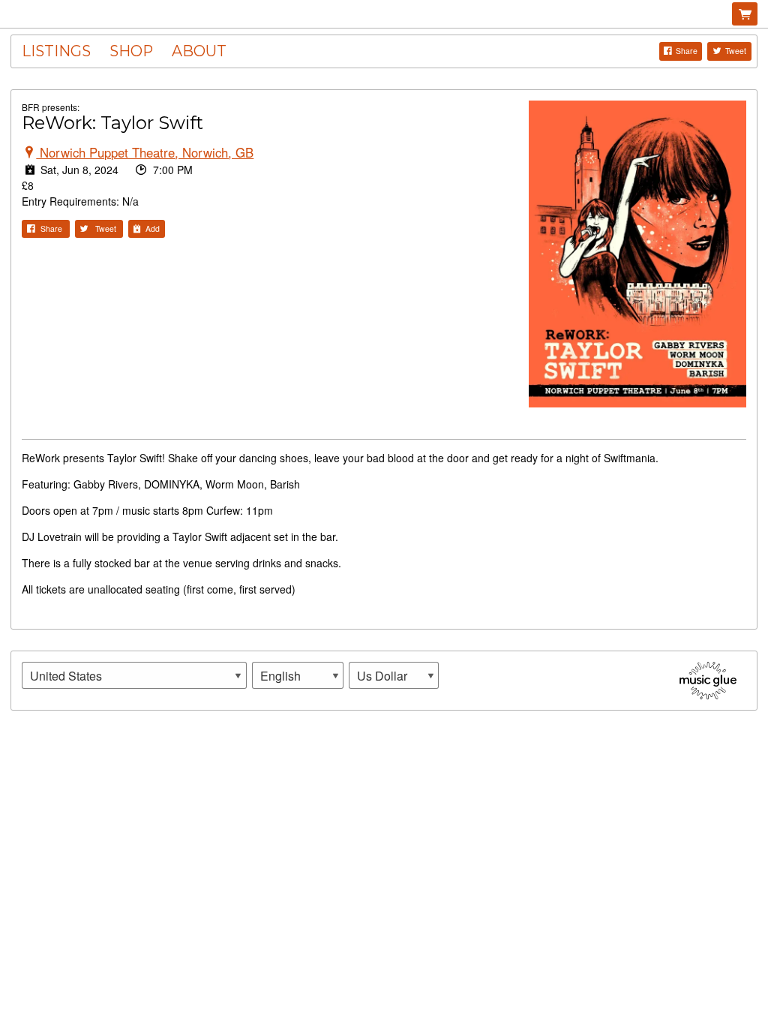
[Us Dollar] (394, 675)
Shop (131, 51)
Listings (56, 51)
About (199, 51)
